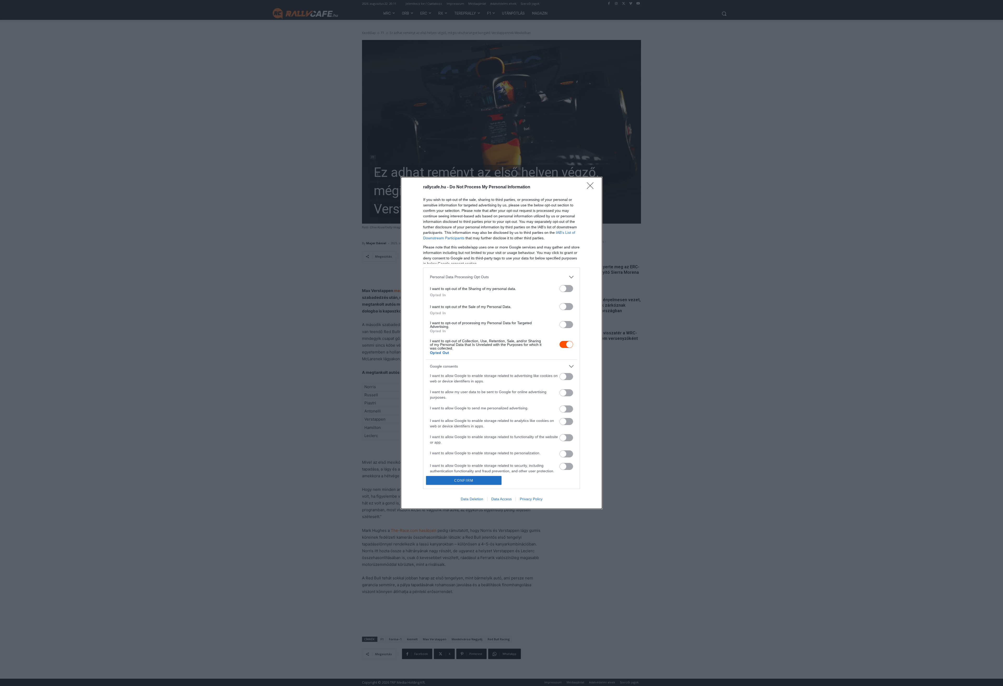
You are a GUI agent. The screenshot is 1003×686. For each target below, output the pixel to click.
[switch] (566, 288)
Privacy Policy (531, 499)
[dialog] (501, 343)
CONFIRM (464, 480)
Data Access (501, 499)
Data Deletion (472, 499)
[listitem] (501, 277)
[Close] (592, 187)
